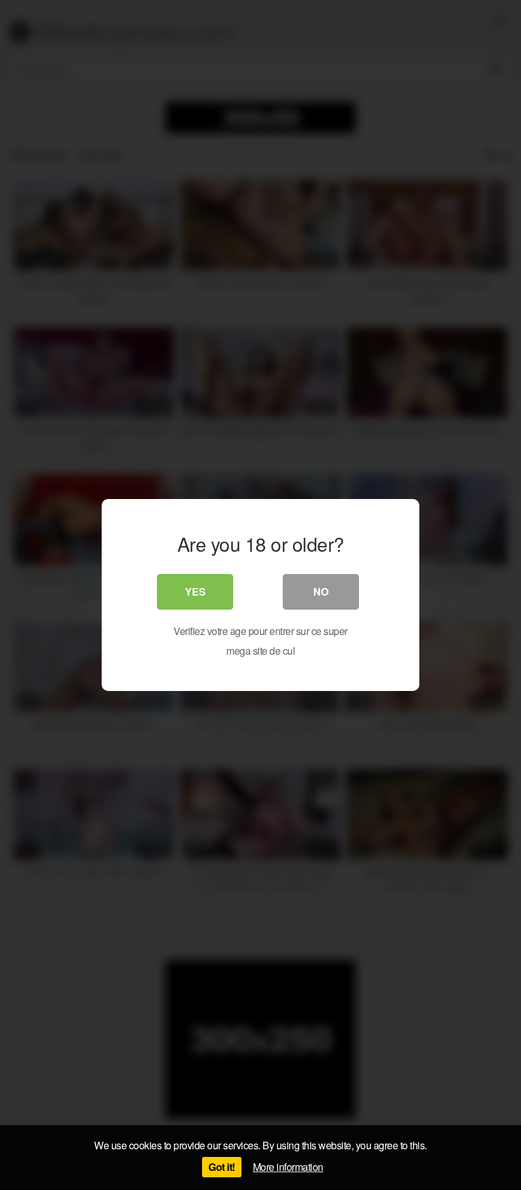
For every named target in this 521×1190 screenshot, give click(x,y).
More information (288, 1166)
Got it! (221, 1166)
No (320, 591)
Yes (195, 591)
